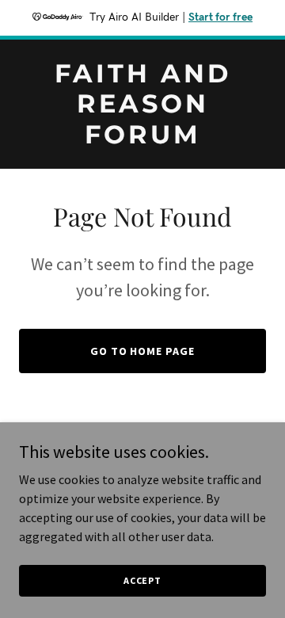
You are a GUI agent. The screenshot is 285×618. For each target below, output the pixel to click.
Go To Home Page (143, 351)
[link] (142, 139)
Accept (143, 580)
